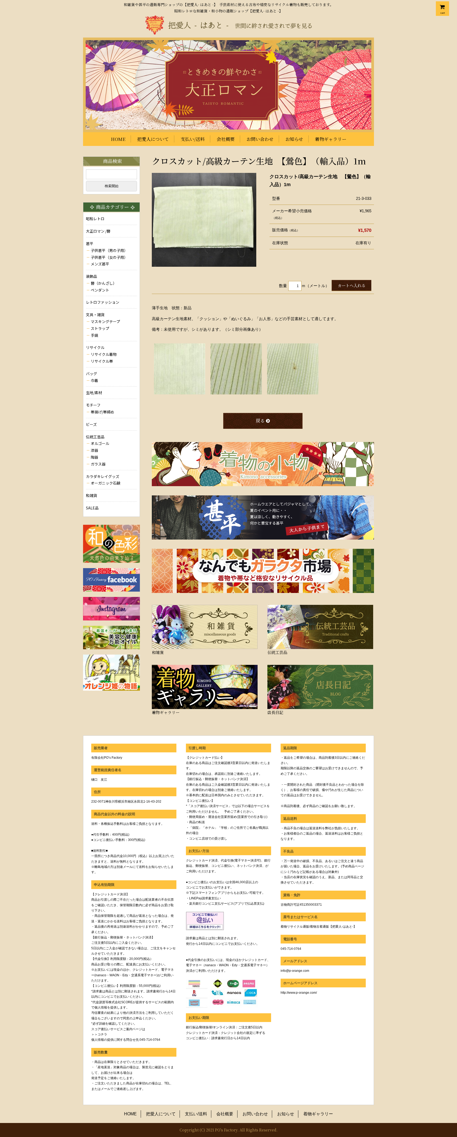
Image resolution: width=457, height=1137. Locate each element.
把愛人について (153, 139)
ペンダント (100, 290)
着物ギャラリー (330, 139)
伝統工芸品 (95, 436)
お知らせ (294, 139)
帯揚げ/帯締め (102, 412)
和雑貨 (91, 495)
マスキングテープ (105, 321)
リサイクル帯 (102, 361)
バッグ (91, 373)
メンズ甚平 (100, 263)
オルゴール (100, 443)
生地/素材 (94, 392)
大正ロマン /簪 (98, 231)
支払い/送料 (193, 139)
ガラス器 (98, 464)
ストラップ (100, 328)
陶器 (94, 457)
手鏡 (94, 335)
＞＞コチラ (99, 1034)
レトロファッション (102, 302)
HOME (118, 139)
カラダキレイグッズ (102, 476)
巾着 (94, 380)
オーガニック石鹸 (105, 483)
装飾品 (91, 276)
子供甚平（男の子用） (109, 250)
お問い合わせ (259, 139)
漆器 (94, 450)
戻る (260, 420)
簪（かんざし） (104, 283)
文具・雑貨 (95, 314)
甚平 (89, 243)
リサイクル (95, 347)
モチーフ (93, 405)
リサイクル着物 (104, 354)
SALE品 (92, 507)
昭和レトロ (95, 218)
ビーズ (91, 424)
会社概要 (226, 139)
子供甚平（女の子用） (109, 257)
